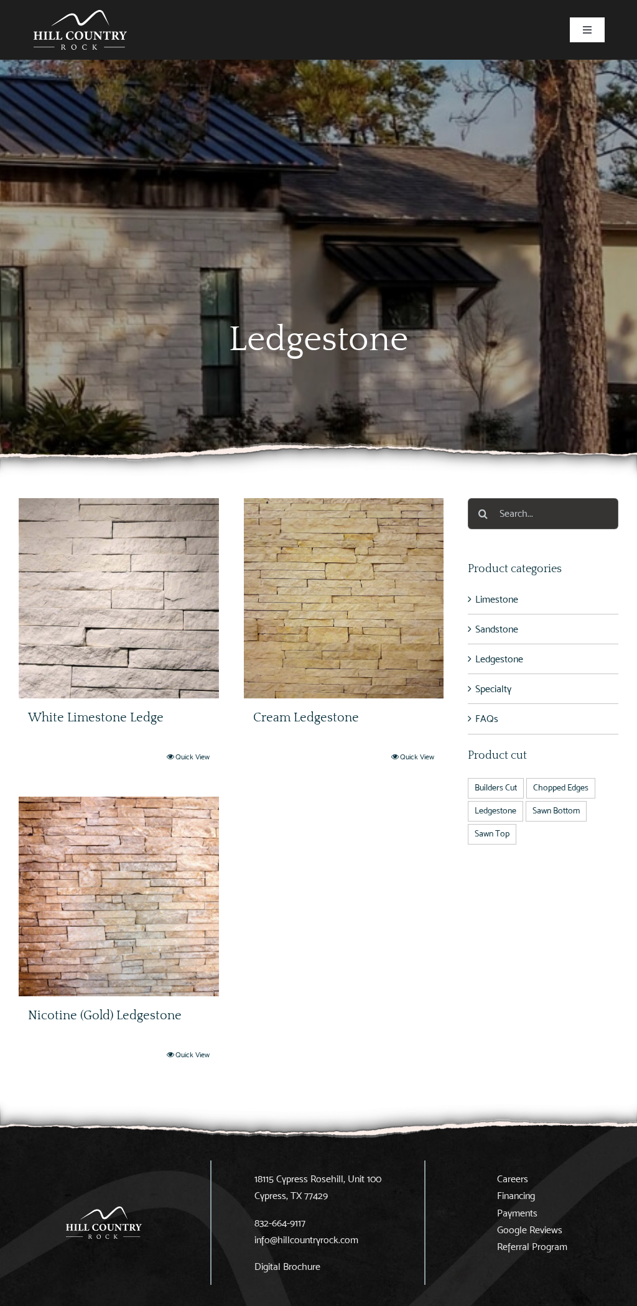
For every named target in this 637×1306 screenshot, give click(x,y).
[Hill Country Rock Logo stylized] (80, 15)
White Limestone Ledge (96, 718)
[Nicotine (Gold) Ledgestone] (119, 897)
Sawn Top (492, 833)
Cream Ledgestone (306, 718)
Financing (516, 1196)
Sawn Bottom (556, 810)
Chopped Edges (560, 787)
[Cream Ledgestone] (344, 598)
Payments (517, 1213)
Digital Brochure (287, 1266)
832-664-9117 (279, 1223)
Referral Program (532, 1247)
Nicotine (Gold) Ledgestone (105, 1015)
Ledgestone (499, 659)
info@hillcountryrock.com (306, 1240)
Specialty (493, 689)
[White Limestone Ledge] (119, 598)
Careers (512, 1179)
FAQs (486, 719)
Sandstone (496, 629)
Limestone (496, 599)
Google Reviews (529, 1230)
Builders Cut (496, 787)
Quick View (192, 756)
